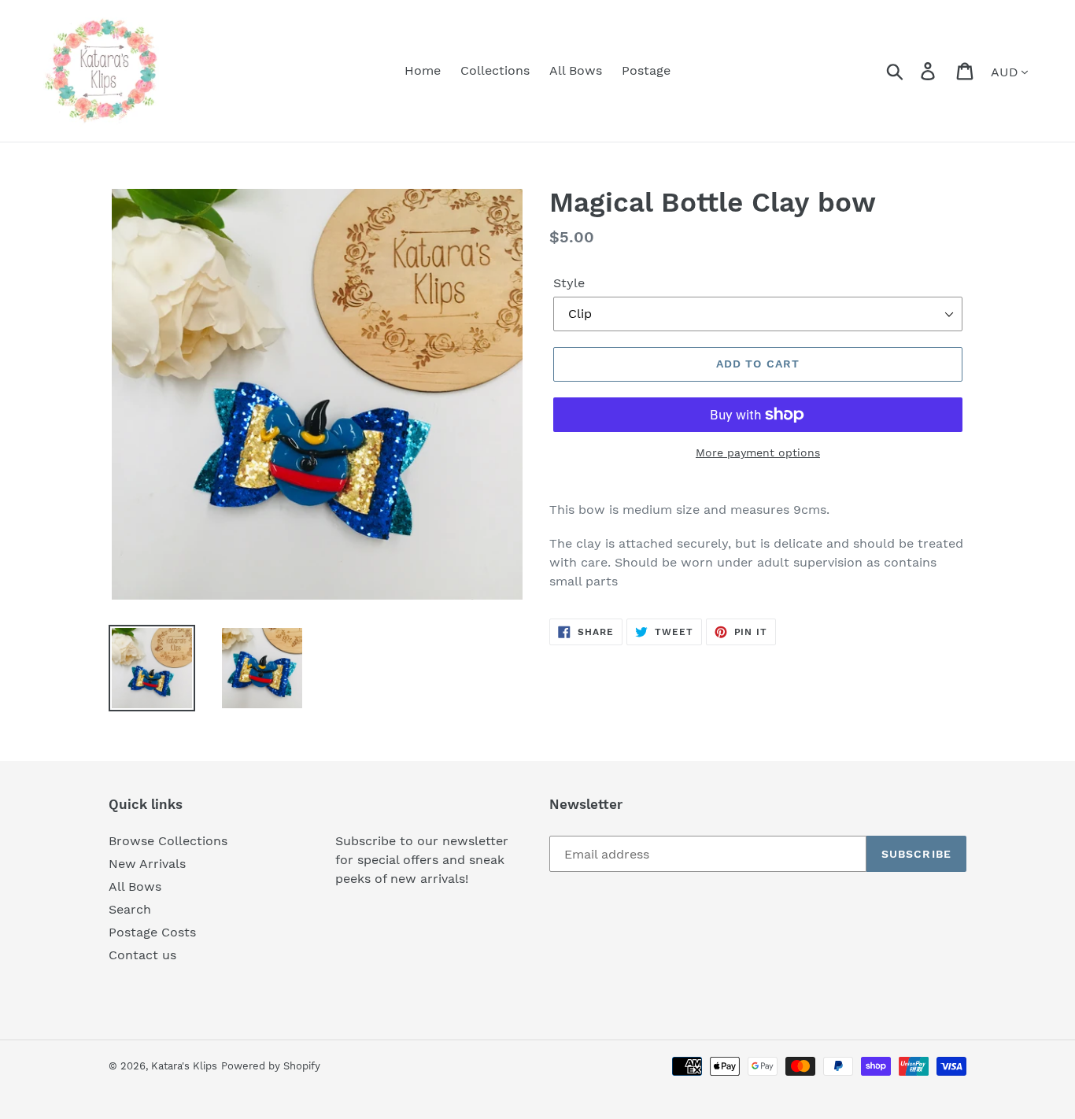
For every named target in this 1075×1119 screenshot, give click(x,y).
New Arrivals (147, 863)
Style (569, 282)
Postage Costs (152, 932)
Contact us (142, 954)
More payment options (758, 452)
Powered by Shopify (270, 1066)
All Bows (135, 886)
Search (130, 909)
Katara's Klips (184, 1066)
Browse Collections (168, 840)
